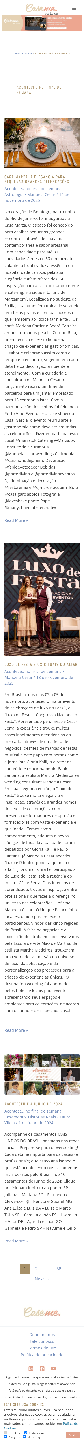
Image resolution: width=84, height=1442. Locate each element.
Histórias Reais (42, 1117)
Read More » (16, 520)
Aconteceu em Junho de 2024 (33, 1104)
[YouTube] (53, 1368)
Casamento (15, 1117)
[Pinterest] (42, 1368)
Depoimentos (42, 1334)
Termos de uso (42, 1348)
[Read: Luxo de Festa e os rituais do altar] (42, 599)
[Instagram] (31, 1368)
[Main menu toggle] (74, 9)
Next (42, 1279)
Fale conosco (42, 1341)
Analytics (14, 1437)
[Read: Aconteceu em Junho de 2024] (42, 1074)
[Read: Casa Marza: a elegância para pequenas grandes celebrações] (42, 143)
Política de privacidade (42, 1354)
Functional (15, 1433)
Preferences (36, 1433)
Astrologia (14, 194)
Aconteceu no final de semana (33, 188)
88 (58, 1269)
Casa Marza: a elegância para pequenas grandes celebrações (36, 179)
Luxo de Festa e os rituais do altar (41, 664)
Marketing (33, 1437)
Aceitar (73, 1435)
